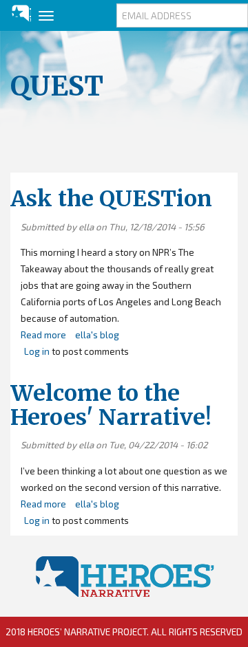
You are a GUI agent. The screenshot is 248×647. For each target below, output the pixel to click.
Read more (43, 334)
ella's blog (97, 334)
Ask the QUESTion (111, 198)
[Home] (15, 13)
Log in (37, 351)
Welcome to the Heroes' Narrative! (110, 405)
